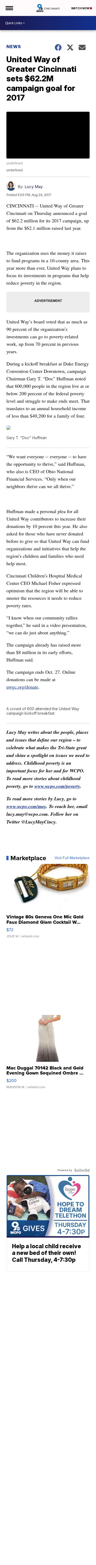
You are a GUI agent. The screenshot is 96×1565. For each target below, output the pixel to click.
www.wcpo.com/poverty (57, 786)
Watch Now (80, 8)
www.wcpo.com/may (26, 806)
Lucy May (34, 186)
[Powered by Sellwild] (82, 1170)
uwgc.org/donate (22, 687)
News (13, 46)
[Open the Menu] (9, 8)
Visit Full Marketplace (72, 858)
